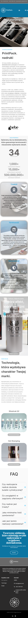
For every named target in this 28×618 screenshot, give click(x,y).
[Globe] (27, 10)
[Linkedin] (25, 10)
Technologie (4, 583)
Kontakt (2, 585)
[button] (19, 10)
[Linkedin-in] (12, 616)
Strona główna (4, 580)
